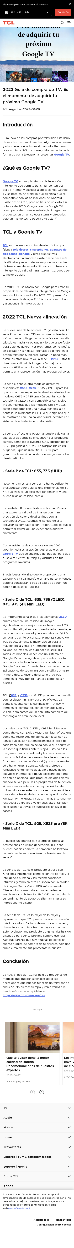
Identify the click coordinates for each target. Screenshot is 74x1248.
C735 (32, 388)
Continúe (62, 12)
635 (13, 695)
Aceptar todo (42, 1219)
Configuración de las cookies (54, 1224)
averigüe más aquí (19, 1208)
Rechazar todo (62, 1219)
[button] (41, 1092)
